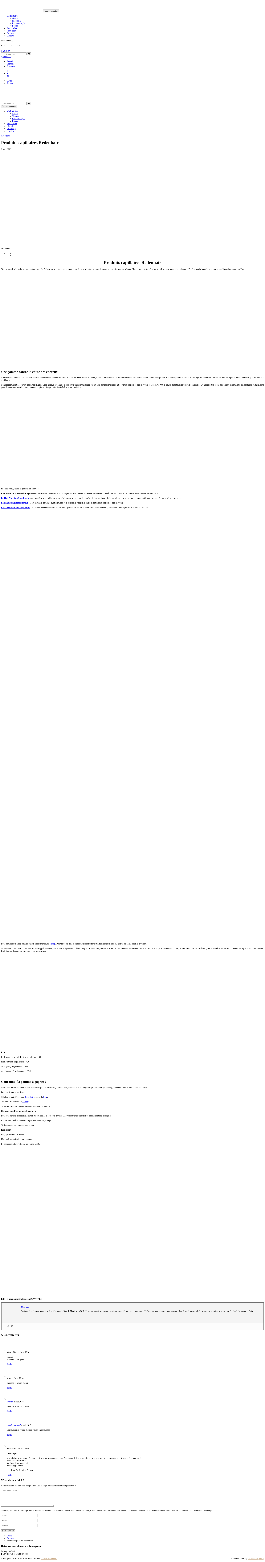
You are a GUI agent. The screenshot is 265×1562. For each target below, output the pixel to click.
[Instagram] (8, 1326)
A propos (11, 66)
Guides (15, 18)
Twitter (25, 1101)
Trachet (10, 1402)
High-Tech (11, 31)
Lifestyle (10, 36)
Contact (10, 64)
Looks (15, 26)
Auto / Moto (12, 28)
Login (9, 80)
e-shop (52, 944)
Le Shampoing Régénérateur (14, 503)
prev (4, 56)
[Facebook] (4, 1326)
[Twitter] (12, 1326)
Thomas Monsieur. (49, 1558)
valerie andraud (14, 1425)
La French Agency (256, 1558)
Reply (9, 1364)
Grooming (11, 33)
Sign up (10, 83)
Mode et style (12, 16)
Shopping (16, 21)
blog (45, 1097)
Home (9, 1536)
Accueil (10, 61)
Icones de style (18, 23)
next (8, 56)
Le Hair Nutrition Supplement (15, 498)
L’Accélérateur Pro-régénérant (15, 507)
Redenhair (28, 1097)
